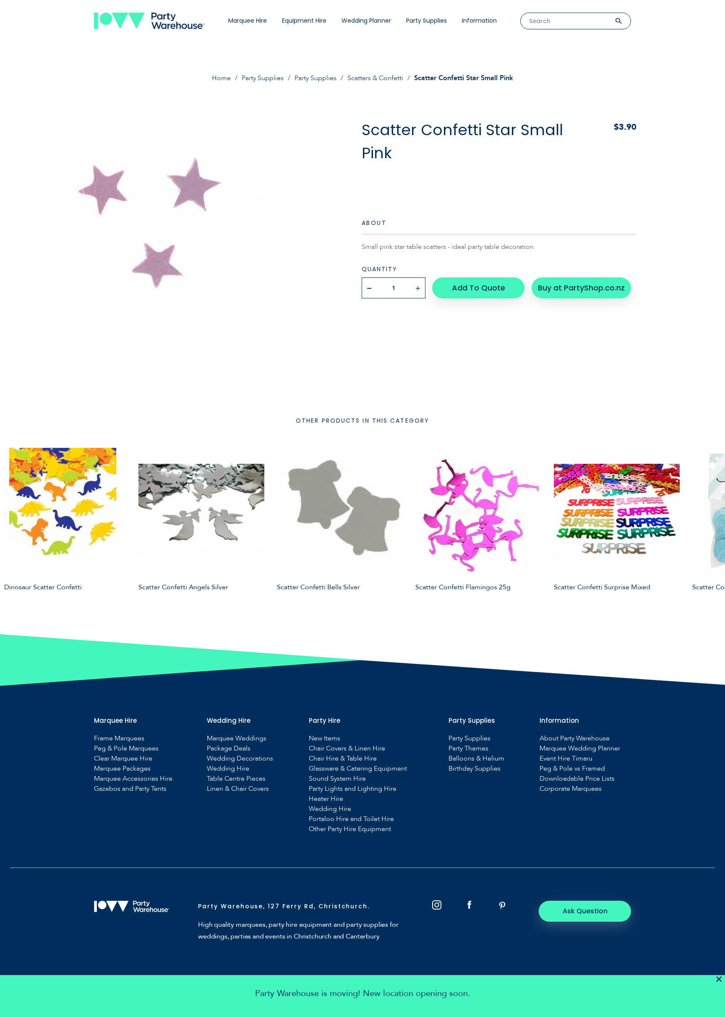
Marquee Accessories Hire (133, 779)
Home (221, 78)
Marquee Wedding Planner (580, 749)
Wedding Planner (366, 20)
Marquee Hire (247, 20)
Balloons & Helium (476, 759)
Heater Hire (326, 799)
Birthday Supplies (475, 769)
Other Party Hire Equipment (350, 829)
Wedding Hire (228, 769)
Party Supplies (426, 20)
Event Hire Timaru (566, 759)
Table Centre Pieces (236, 779)
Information (479, 20)
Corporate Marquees (571, 789)
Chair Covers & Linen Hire (347, 749)
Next (712, 523)
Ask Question (585, 911)
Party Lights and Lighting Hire (352, 789)
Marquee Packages (122, 769)
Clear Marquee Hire (123, 759)
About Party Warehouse (575, 738)
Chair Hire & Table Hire (343, 759)
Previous (12, 523)
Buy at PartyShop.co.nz (581, 287)
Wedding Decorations (240, 759)
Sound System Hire (337, 779)
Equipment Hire (304, 20)
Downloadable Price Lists (577, 779)
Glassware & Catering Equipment (358, 769)
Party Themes (468, 749)
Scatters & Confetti (375, 78)
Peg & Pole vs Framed (572, 769)
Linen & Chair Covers (238, 789)
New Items (324, 738)
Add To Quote (478, 287)
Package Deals (228, 749)
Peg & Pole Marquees (126, 749)
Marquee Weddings (236, 738)
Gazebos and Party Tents (130, 789)
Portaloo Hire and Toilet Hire (351, 819)
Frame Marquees (119, 738)
